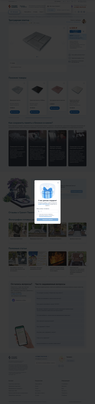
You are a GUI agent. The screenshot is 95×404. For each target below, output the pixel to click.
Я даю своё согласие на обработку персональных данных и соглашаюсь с (46, 215)
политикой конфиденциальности (45, 216)
